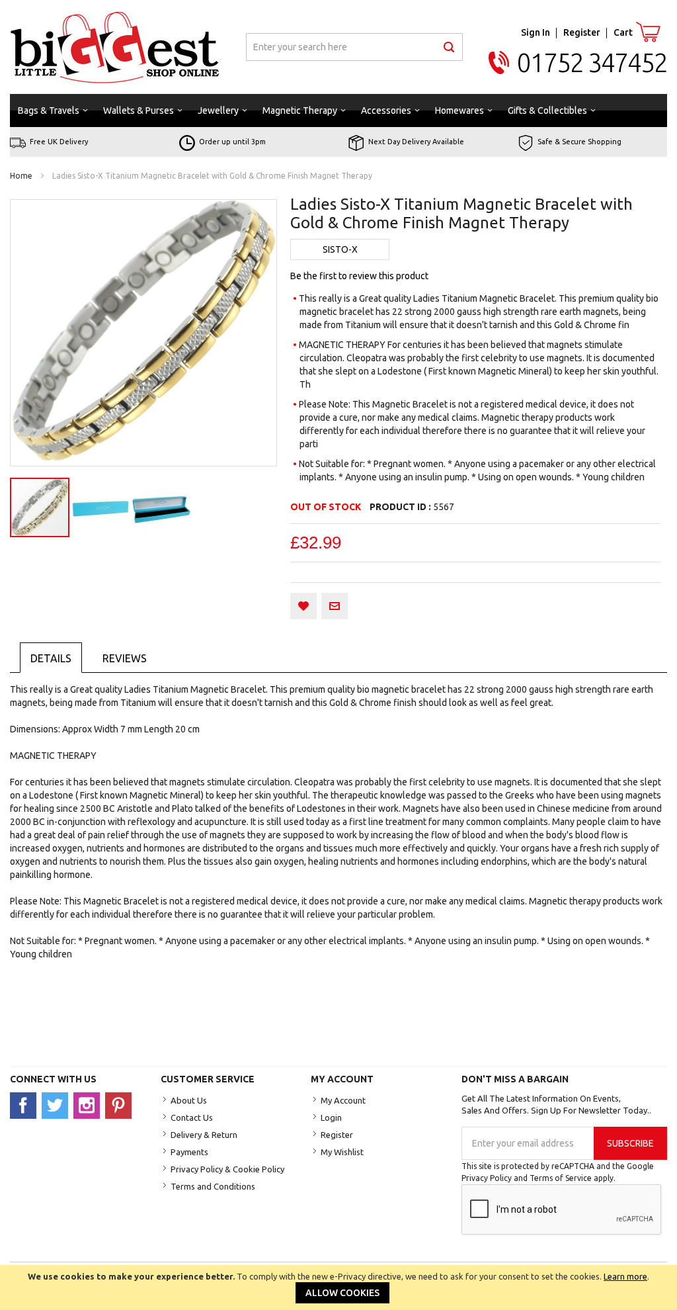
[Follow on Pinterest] (120, 1105)
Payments (189, 1152)
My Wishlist (342, 1152)
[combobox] (354, 47)
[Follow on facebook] (26, 1105)
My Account (343, 1100)
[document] (338, 1287)
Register (581, 32)
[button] (101, 507)
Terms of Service (561, 1178)
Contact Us (192, 1117)
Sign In (535, 32)
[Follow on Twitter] (57, 1105)
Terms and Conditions (213, 1186)
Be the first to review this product (359, 276)
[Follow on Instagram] (89, 1105)
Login (331, 1117)
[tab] (51, 657)
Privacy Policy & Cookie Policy (227, 1169)
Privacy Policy (486, 1178)
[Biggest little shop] (115, 47)
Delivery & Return (204, 1134)
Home (21, 175)
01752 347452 (592, 62)
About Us (189, 1100)
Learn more (625, 1276)
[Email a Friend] (334, 606)
